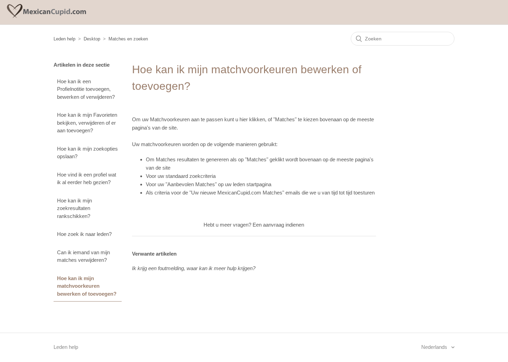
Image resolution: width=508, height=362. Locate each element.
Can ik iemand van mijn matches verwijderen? (83, 256)
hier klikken (252, 119)
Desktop (92, 38)
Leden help (64, 38)
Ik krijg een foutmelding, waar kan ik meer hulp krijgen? (193, 268)
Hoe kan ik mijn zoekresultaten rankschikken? (74, 208)
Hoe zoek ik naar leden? (84, 234)
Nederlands (435, 347)
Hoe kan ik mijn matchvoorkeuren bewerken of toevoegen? (86, 286)
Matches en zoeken (128, 38)
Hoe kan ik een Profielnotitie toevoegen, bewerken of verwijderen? (86, 89)
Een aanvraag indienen (278, 225)
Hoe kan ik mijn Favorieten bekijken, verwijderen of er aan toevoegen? (87, 122)
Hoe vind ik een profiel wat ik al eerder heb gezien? (86, 178)
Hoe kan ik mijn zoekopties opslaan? (87, 153)
